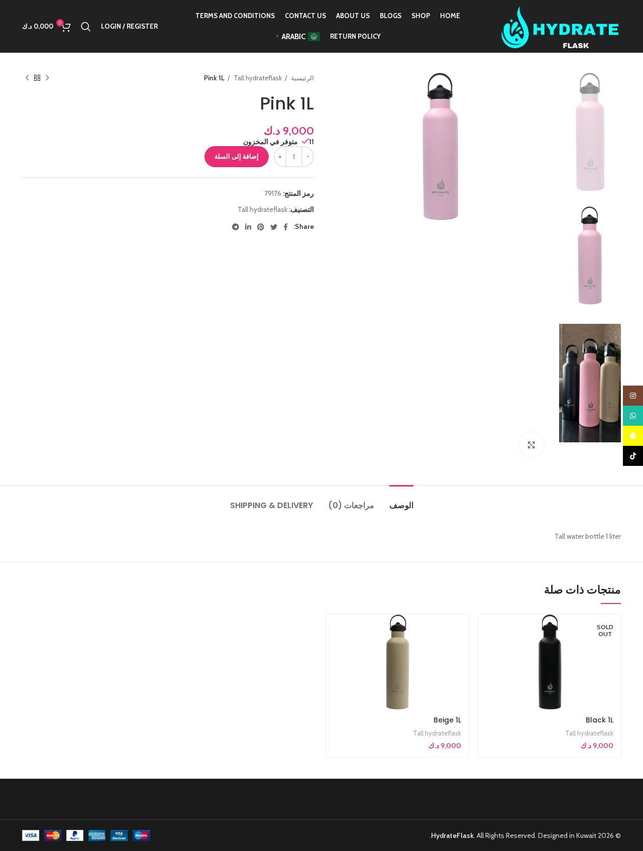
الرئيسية (301, 78)
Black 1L (599, 720)
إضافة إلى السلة (237, 156)
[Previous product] (47, 78)
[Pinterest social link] (260, 226)
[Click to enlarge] (531, 444)
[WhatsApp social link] (633, 416)
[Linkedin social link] (248, 226)
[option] (590, 132)
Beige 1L (447, 720)
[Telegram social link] (235, 226)
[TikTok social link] (633, 456)
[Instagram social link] (633, 396)
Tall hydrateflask (257, 78)
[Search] (86, 27)
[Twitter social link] (273, 226)
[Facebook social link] (285, 226)
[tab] (401, 500)
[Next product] (27, 78)
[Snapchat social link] (633, 436)
